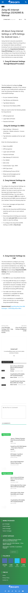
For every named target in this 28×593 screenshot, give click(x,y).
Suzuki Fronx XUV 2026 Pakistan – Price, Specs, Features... (13, 544)
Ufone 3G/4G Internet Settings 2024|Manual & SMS (20, 329)
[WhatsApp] (19, 591)
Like (5, 558)
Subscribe (23, 558)
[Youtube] (22, 591)
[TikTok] (12, 591)
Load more (13, 552)
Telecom (3, 385)
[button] (2, 2)
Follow (11, 558)
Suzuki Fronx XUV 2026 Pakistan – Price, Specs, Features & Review (18, 448)
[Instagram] (8, 591)
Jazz (7, 473)
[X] (14, 355)
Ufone (21, 473)
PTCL (25, 473)
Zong (3, 6)
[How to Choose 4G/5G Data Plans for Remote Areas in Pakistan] (5, 367)
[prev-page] (3, 388)
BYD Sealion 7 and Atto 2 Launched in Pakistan (12, 547)
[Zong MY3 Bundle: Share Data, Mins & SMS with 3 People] (5, 383)
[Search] (26, 2)
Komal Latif (7, 19)
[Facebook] (5, 591)
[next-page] (5, 388)
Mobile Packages (9, 520)
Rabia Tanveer (13, 377)
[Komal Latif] (2, 19)
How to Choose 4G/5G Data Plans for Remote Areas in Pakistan (17, 367)
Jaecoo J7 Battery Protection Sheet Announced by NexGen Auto (18, 440)
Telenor (11, 473)
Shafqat (12, 370)
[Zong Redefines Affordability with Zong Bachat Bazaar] (5, 376)
